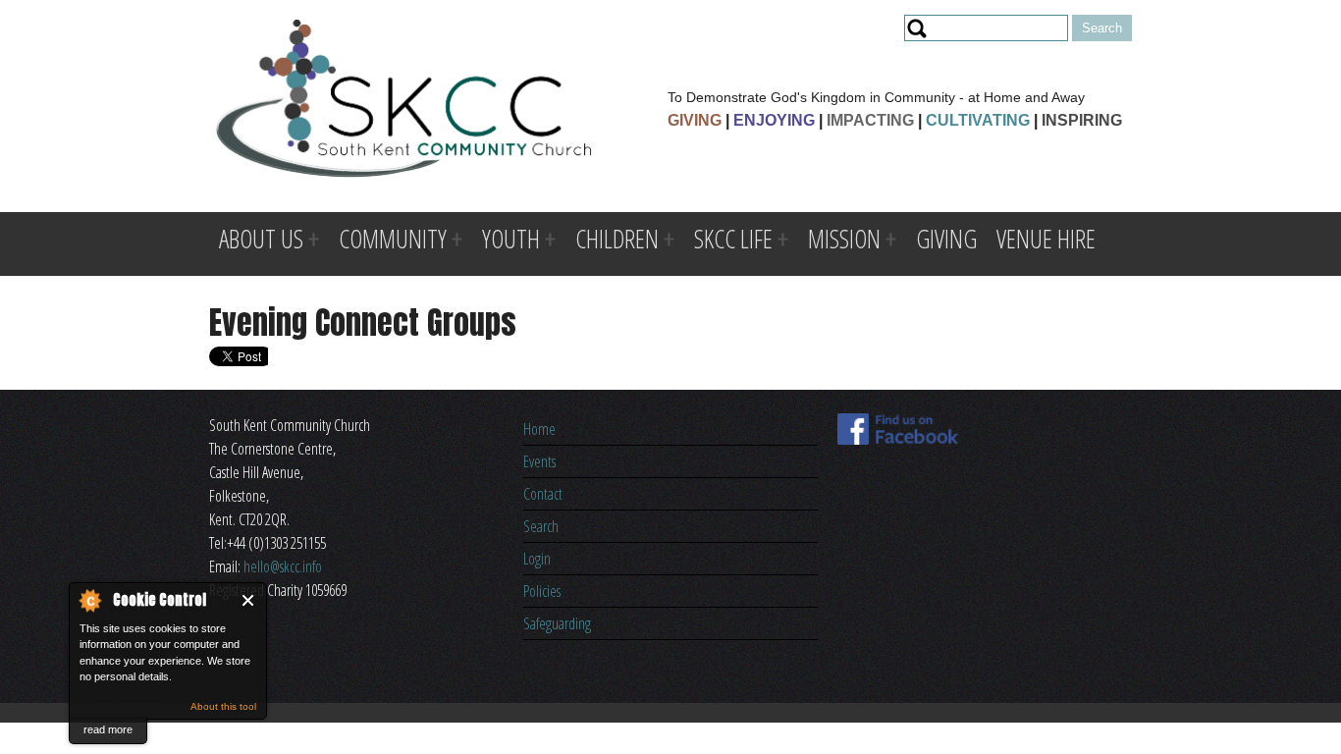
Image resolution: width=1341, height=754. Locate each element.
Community (393, 238)
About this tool (223, 706)
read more (108, 729)
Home (539, 429)
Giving (946, 238)
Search (541, 526)
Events (539, 461)
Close (248, 600)
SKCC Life (733, 238)
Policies (542, 591)
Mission (844, 238)
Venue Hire (1046, 238)
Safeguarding (557, 623)
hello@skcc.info (282, 566)
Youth (511, 238)
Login (537, 558)
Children (617, 238)
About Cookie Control (89, 600)
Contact (543, 494)
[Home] (404, 101)
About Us (261, 238)
